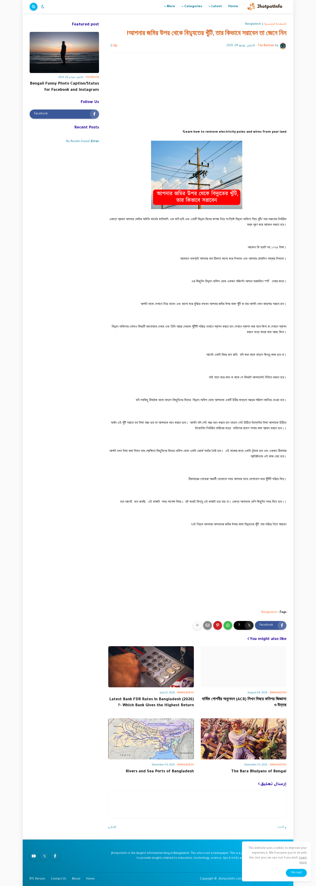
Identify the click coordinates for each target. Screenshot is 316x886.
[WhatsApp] (227, 625)
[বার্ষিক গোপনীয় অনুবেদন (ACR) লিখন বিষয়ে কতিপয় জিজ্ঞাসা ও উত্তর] (243, 666)
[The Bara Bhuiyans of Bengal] (243, 738)
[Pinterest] (217, 625)
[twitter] (44, 856)
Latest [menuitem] (216, 6)
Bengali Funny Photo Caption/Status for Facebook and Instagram (64, 87)
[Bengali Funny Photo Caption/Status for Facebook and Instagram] (64, 52)
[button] (42, 7)
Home (90, 879)
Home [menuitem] (233, 6)
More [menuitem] (171, 6)
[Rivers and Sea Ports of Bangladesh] (151, 738)
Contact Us (58, 879)
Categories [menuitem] (193, 6)
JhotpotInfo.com (230, 879)
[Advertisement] (197, 91)
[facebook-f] (55, 856)
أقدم (113, 827)
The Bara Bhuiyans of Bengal (258, 772)
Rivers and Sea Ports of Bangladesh (160, 772)
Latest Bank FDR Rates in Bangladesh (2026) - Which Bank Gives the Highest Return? (151, 702)
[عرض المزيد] (197, 625)
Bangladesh (253, 24)
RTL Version (37, 879)
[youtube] (34, 856)
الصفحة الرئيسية (275, 24)
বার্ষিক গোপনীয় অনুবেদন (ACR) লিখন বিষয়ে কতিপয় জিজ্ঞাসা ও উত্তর (244, 702)
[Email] (207, 625)
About (76, 879)
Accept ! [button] (296, 872)
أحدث (280, 827)
